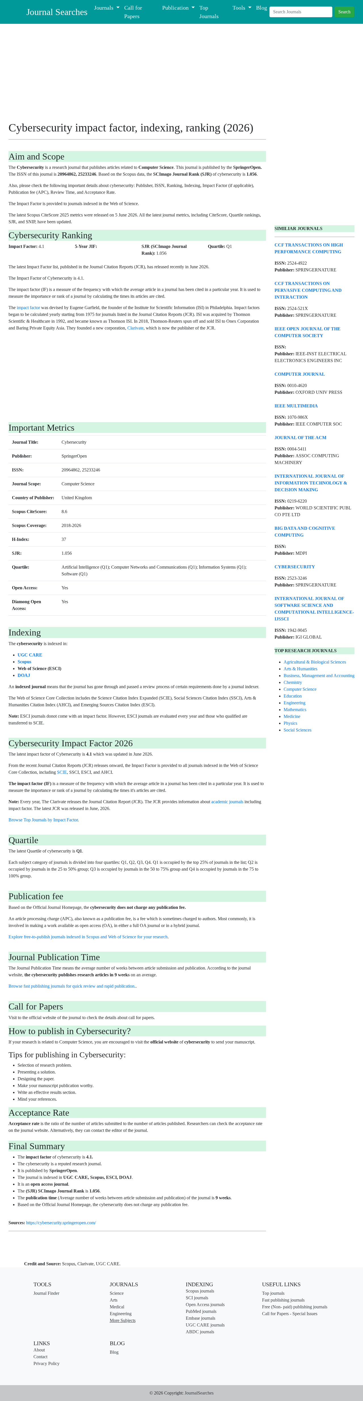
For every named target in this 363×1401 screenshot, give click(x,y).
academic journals (227, 801)
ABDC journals (200, 1331)
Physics (290, 723)
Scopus (24, 661)
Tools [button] (240, 8)
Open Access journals (205, 1304)
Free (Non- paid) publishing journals (294, 1306)
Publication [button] (176, 8)
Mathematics (295, 709)
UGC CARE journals (205, 1325)
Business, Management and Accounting (319, 675)
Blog (261, 8)
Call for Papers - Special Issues (289, 1313)
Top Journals (209, 12)
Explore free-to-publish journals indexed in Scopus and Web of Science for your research (88, 936)
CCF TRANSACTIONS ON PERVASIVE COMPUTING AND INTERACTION (308, 290)
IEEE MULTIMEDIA (296, 405)
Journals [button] (104, 8)
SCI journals (197, 1297)
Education (293, 696)
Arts (113, 1300)
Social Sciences (297, 730)
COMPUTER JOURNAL (300, 374)
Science (117, 1293)
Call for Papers (133, 12)
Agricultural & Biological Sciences (315, 662)
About (39, 1349)
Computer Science (300, 689)
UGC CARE (30, 654)
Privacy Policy (46, 1363)
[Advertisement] (137, 74)
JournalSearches (199, 1393)
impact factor (28, 307)
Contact (40, 1356)
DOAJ (24, 675)
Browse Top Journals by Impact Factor (43, 819)
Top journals (273, 1293)
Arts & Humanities (300, 668)
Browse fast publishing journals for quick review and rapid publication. (72, 986)
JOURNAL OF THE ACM (300, 437)
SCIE (62, 772)
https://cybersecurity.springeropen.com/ (61, 1222)
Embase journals (200, 1318)
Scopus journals (200, 1291)
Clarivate (135, 328)
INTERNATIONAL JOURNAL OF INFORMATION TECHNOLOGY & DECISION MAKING (311, 483)
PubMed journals (201, 1311)
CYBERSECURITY (295, 566)
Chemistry (293, 682)
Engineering (294, 702)
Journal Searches (56, 12)
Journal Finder (46, 1293)
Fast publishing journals (283, 1300)
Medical (117, 1306)
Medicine (292, 716)
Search (344, 11)
